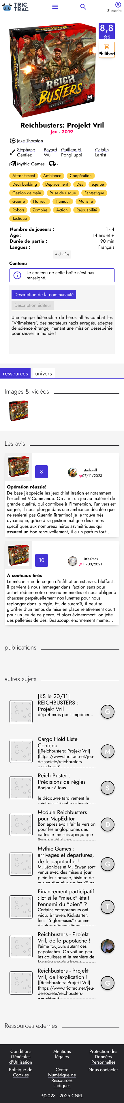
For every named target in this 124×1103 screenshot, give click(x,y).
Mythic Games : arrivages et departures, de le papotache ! (66, 854)
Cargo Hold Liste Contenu (58, 742)
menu (55, 6)
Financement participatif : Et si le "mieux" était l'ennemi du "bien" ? (66, 897)
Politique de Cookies (20, 1072)
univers (43, 373)
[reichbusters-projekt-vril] (18, 467)
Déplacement (56, 184)
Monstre (86, 201)
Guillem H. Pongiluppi (71, 152)
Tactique (19, 218)
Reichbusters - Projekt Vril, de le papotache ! (64, 937)
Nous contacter (103, 1070)
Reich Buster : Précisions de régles (62, 778)
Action (62, 210)
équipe (98, 184)
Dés (79, 184)
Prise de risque (63, 193)
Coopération (81, 175)
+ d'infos (62, 254)
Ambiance (52, 175)
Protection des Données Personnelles (103, 1057)
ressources (15, 373)
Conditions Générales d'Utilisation (20, 1057)
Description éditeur (32, 305)
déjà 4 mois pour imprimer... (65, 715)
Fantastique (94, 193)
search (83, 6)
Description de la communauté (44, 294)
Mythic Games (30, 164)
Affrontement (23, 175)
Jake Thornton (30, 140)
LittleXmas (90, 559)
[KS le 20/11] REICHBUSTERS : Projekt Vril (58, 702)
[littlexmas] (72, 561)
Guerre (18, 201)
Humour (63, 201)
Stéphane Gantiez (26, 152)
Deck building (24, 184)
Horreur (40, 201)
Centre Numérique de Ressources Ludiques (62, 1078)
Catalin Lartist (102, 152)
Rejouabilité (86, 210)
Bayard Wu (50, 152)
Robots (18, 210)
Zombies (40, 210)
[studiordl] (72, 472)
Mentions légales (62, 1054)
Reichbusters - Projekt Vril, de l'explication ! (63, 973)
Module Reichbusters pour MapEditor (62, 815)
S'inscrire (114, 11)
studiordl (90, 470)
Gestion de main (26, 193)
